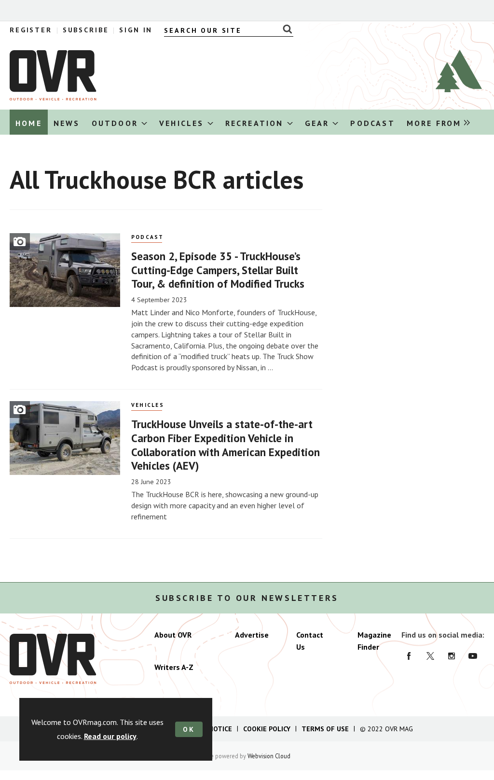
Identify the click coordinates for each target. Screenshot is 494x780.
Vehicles (147, 405)
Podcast (147, 237)
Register (31, 30)
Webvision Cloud (268, 756)
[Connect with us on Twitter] (430, 656)
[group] (435, 122)
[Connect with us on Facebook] (409, 656)
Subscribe (86, 30)
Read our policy (110, 736)
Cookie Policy (266, 728)
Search (285, 29)
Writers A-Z (173, 667)
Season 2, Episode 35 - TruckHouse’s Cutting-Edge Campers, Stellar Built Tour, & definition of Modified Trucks (217, 270)
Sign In (135, 30)
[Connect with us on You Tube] (472, 656)
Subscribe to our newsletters (247, 598)
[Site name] (53, 97)
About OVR (173, 635)
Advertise (252, 635)
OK (189, 729)
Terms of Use (325, 728)
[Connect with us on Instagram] (451, 656)
